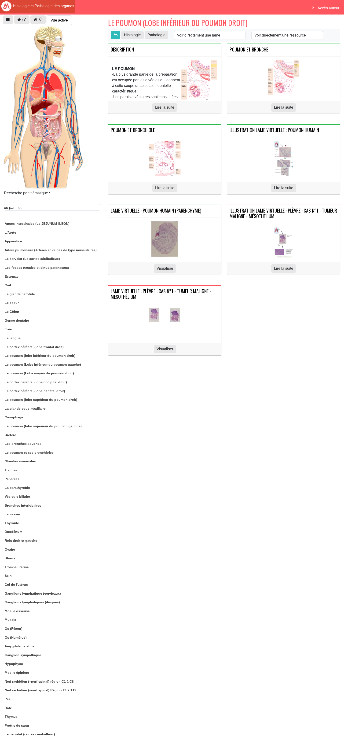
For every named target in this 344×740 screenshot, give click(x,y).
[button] (8, 19)
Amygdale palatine (19, 646)
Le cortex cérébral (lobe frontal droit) (34, 347)
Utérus (10, 558)
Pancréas (12, 479)
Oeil (8, 285)
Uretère (10, 435)
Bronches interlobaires (23, 505)
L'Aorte (10, 232)
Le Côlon (12, 311)
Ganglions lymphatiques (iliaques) (32, 602)
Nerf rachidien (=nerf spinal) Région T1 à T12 (40, 690)
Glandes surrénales (20, 461)
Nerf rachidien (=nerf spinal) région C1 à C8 (39, 681)
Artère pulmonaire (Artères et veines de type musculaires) (51, 250)
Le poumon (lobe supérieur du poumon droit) (41, 399)
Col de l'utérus (16, 584)
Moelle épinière (17, 672)
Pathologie (156, 35)
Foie (8, 329)
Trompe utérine (17, 567)
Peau (9, 699)
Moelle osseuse (17, 611)
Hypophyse (14, 664)
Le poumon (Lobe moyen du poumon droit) (39, 373)
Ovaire (10, 549)
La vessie (12, 514)
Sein (8, 576)
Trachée (11, 470)
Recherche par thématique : (27, 193)
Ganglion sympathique (23, 655)
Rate (8, 708)
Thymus (11, 716)
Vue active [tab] (59, 20)
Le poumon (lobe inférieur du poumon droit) (40, 355)
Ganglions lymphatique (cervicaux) (33, 593)
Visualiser (165, 268)
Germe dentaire (17, 320)
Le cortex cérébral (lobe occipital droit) (36, 382)
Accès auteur (328, 8)
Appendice (13, 241)
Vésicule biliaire (17, 496)
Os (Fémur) (13, 628)
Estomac (11, 276)
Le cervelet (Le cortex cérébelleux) (32, 259)
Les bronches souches (23, 443)
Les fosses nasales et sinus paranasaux (37, 267)
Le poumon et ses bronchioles (29, 452)
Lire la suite (164, 107)
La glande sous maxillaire (25, 408)
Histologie (132, 35)
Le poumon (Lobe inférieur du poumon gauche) (43, 364)
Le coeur (12, 303)
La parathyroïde (17, 488)
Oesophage (14, 417)
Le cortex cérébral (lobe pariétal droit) (35, 391)
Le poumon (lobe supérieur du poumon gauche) (43, 426)
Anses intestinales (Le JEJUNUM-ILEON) (37, 223)
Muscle (10, 620)
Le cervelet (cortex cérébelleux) (30, 734)
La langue (13, 338)
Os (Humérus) (16, 637)
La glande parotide (20, 294)
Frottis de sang (17, 725)
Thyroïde (12, 523)
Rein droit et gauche (21, 540)
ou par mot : (13, 208)
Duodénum (13, 532)
